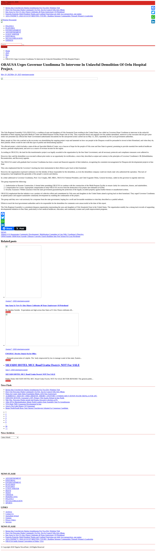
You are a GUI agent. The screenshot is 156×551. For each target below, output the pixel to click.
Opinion (8, 518)
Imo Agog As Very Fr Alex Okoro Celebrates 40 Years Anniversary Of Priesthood (35, 12)
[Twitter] (78, 217)
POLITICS (9, 26)
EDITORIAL (10, 36)
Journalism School (12, 516)
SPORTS (8, 503)
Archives (8, 512)
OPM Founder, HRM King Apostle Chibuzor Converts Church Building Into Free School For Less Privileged (40, 236)
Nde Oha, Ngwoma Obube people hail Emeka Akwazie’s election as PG (31, 400)
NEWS (3, 232)
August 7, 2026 (11, 301)
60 (6, 426)
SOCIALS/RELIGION (13, 38)
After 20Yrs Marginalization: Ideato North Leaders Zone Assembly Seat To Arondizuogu (37, 402)
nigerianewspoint (28, 74)
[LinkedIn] (78, 225)
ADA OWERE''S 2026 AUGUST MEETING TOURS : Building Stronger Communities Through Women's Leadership (49, 16)
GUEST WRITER (12, 34)
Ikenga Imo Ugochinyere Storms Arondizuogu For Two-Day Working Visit (32, 8)
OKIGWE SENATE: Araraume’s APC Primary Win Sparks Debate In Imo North (35, 398)
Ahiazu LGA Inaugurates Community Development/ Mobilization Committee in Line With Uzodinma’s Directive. (42, 234)
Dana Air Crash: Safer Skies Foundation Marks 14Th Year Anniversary (31, 394)
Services (8, 522)
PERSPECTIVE (11, 497)
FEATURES (10, 28)
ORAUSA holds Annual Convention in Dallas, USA (24, 541)
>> (6, 428)
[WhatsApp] (78, 221)
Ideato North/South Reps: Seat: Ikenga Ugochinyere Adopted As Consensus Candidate (37, 408)
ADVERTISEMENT (13, 32)
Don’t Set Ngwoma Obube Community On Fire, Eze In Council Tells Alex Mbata (35, 10)
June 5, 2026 (10, 370)
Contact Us (9, 514)
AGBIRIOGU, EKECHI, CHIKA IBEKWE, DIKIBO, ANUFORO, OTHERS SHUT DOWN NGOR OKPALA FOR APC (51, 396)
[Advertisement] (78, 454)
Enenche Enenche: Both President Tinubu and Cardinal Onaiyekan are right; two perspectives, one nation (43, 14)
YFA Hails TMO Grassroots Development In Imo (23, 404)
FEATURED (10, 484)
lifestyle (8, 491)
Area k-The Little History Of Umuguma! (20, 406)
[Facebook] (78, 214)
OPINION (9, 40)
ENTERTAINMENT (13, 30)
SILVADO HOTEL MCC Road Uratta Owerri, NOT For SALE (42, 365)
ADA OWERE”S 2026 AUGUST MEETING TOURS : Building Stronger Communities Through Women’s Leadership (49, 539)
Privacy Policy (10, 520)
